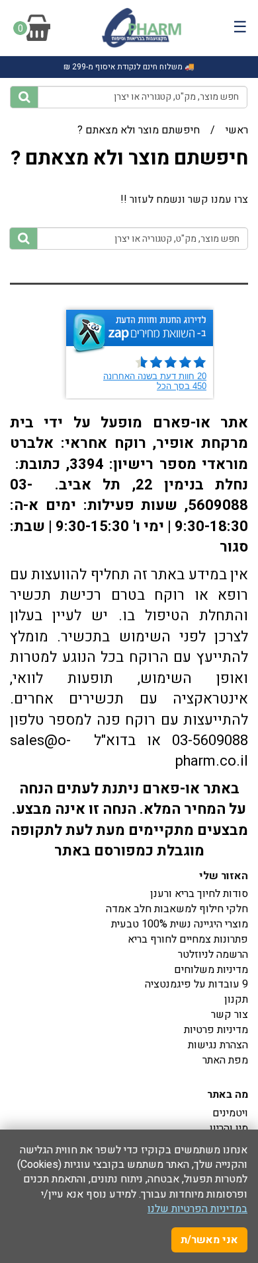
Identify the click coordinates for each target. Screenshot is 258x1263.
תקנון (236, 999)
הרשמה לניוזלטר (213, 954)
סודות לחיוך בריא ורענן (199, 894)
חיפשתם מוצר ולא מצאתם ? (138, 130)
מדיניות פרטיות (216, 1030)
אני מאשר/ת (209, 1240)
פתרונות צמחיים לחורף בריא (188, 939)
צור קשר (229, 1015)
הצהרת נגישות (218, 1045)
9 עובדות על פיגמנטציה (196, 984)
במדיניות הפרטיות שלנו (197, 1209)
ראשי (237, 130)
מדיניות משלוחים (211, 970)
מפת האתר (225, 1060)
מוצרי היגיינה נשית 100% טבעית (179, 924)
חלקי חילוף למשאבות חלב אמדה (177, 909)
